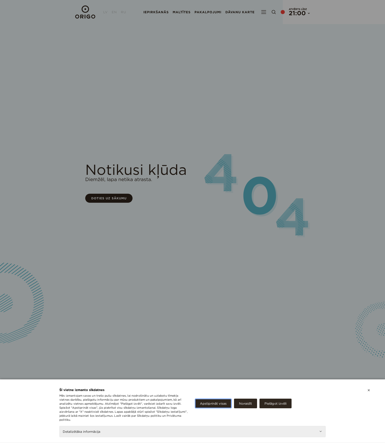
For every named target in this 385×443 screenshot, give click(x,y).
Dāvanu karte (240, 12)
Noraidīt (245, 403)
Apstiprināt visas (213, 403)
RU (123, 12)
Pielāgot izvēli (275, 403)
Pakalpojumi (208, 12)
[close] (369, 390)
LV (105, 12)
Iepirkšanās (156, 12)
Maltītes (181, 12)
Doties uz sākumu (109, 198)
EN (114, 12)
